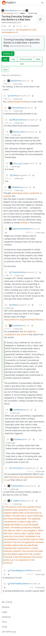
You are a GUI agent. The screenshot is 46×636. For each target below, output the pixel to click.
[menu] (42, 2)
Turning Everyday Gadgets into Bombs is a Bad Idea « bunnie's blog (22, 42)
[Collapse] (4, 81)
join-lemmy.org (9, 631)
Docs (4, 622)
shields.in (25, 222)
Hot (5, 59)
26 (5, 26)
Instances (6, 617)
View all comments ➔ (11, 75)
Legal (4, 612)
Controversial (25, 59)
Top (13, 59)
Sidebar (6, 53)
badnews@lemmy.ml (9, 32)
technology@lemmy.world (26, 30)
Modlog (5, 607)
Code (4, 626)
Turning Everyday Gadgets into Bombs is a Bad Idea (17, 18)
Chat (5, 69)
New (38, 59)
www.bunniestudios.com (11, 22)
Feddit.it (11, 2)
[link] (9, 26)
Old (22, 64)
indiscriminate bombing (18, 101)
